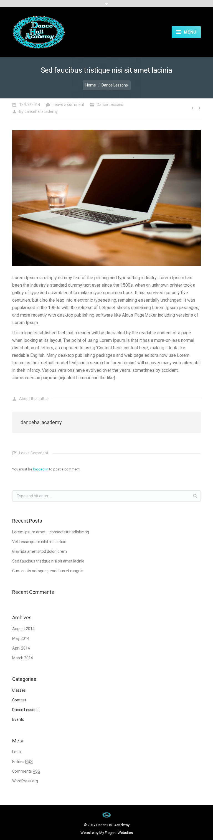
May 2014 (20, 638)
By (38, 111)
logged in (40, 469)
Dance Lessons (115, 85)
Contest (19, 700)
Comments (26, 771)
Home (90, 85)
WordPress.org (25, 781)
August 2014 (23, 629)
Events (18, 719)
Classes (19, 690)
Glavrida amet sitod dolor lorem (39, 551)
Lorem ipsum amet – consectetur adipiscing (50, 532)
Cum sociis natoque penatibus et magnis (47, 571)
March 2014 (22, 658)
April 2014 (21, 648)
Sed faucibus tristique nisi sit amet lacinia (48, 561)
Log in (17, 752)
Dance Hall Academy (113, 825)
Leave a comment (68, 104)
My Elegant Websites (116, 833)
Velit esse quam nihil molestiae (39, 541)
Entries (22, 761)
